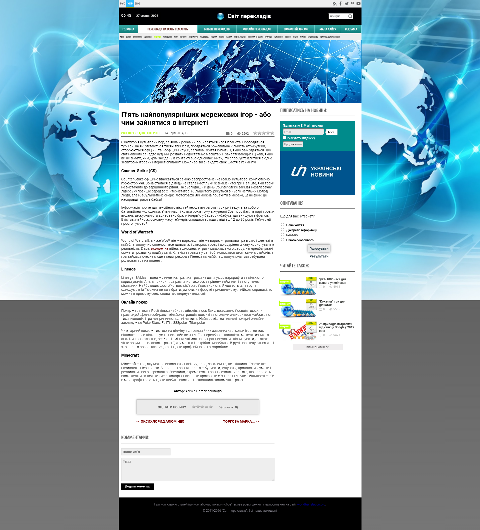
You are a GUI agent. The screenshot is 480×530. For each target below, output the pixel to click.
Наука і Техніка (225, 37)
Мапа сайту (328, 29)
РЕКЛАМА (351, 29)
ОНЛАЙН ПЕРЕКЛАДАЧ (257, 29)
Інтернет (157, 37)
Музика (214, 37)
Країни (303, 37)
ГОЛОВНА (128, 29)
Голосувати (319, 248)
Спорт (295, 37)
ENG (137, 3)
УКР (129, 3)
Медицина (204, 37)
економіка (159, 248)
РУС (122, 3)
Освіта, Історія (240, 37)
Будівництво (313, 37)
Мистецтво (167, 37)
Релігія (288, 37)
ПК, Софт (183, 37)
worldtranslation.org (311, 504)
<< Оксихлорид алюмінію (160, 421)
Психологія (278, 37)
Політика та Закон (255, 37)
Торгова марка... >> (241, 421)
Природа (268, 37)
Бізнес (128, 37)
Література (193, 37)
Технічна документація (330, 37)
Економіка (137, 37)
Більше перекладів (217, 29)
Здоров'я (148, 37)
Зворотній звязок (296, 29)
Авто (122, 37)
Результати (319, 256)
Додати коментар (137, 486)
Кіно (176, 37)
